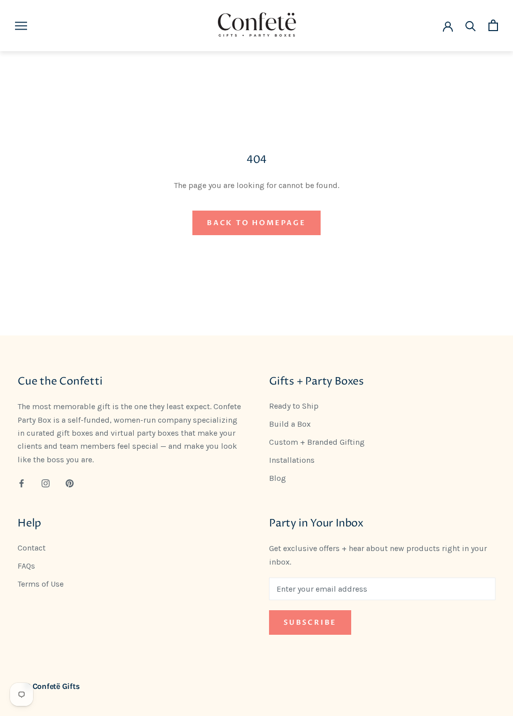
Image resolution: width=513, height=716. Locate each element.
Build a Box (290, 424)
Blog (277, 478)
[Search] (470, 25)
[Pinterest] (70, 482)
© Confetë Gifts (52, 686)
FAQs (26, 566)
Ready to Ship (294, 406)
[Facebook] (22, 482)
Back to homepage (256, 223)
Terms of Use (41, 584)
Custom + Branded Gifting (317, 442)
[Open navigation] (21, 25)
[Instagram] (46, 482)
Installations (292, 460)
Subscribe (310, 622)
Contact (32, 548)
